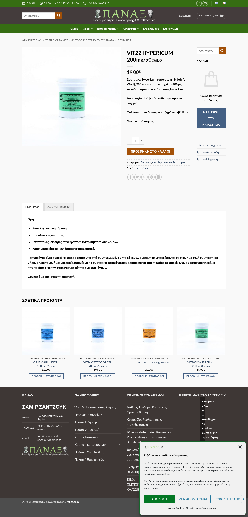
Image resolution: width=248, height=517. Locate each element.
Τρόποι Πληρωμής (208, 159)
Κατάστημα (129, 28)
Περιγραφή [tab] (32, 206)
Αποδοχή (159, 499)
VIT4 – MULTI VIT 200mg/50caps (149, 362)
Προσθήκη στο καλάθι (150, 151)
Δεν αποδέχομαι (193, 499)
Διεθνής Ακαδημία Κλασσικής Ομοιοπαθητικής (147, 409)
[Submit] (58, 15)
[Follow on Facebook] (199, 3)
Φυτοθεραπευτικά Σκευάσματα (92, 40)
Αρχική (74, 28)
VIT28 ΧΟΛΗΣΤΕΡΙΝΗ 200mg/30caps (200, 364)
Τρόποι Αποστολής (208, 152)
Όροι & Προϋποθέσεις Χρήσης (201, 508)
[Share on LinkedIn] (158, 177)
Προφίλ (86, 28)
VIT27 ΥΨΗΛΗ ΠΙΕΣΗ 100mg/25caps (46, 364)
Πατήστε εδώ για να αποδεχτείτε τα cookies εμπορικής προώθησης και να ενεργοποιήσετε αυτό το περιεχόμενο (203, 433)
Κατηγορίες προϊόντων (90, 444)
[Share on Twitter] (137, 177)
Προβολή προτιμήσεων (227, 499)
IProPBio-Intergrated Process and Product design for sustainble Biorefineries (149, 437)
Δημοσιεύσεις (151, 28)
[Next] (224, 346)
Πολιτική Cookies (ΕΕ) (89, 452)
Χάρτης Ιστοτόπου (87, 437)
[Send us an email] (205, 3)
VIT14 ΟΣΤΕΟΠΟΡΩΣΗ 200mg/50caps (97, 364)
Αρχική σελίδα (32, 40)
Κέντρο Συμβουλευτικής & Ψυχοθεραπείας (144, 422)
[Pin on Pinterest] (151, 177)
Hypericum (142, 168)
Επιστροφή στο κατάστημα (211, 118)
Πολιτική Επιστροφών (89, 459)
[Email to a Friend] (144, 177)
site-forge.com (70, 501)
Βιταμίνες (124, 40)
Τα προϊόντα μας (107, 28)
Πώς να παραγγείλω (209, 145)
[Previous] (22, 346)
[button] (240, 447)
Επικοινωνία (170, 28)
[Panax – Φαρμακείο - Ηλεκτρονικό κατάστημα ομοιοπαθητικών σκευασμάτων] (124, 15)
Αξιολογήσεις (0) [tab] (59, 206)
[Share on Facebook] (130, 177)
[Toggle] (118, 444)
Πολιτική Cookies (175, 508)
